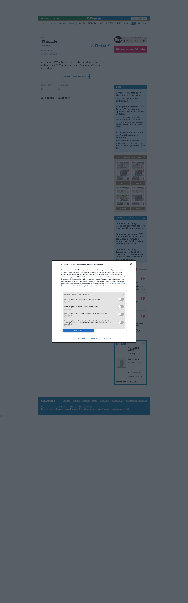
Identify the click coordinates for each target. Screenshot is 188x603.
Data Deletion (81, 338)
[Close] (132, 265)
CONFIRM (78, 330)
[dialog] (94, 301)
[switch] (121, 299)
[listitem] (94, 294)
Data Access (94, 338)
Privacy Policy (106, 338)
